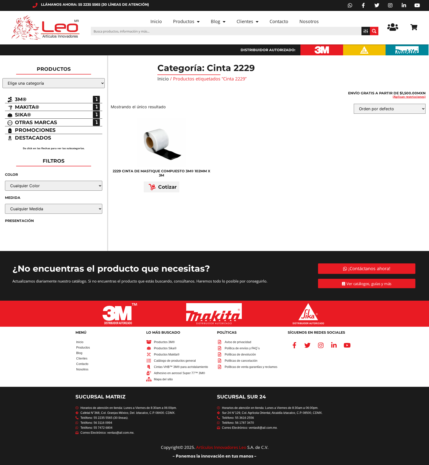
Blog (215, 21)
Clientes (245, 21)
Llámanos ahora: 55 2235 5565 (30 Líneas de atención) (95, 4)
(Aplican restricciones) (409, 97)
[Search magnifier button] (374, 31)
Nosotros (309, 21)
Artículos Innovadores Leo (221, 447)
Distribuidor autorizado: (268, 50)
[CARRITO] (413, 27)
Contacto (279, 21)
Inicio (156, 21)
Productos (183, 21)
